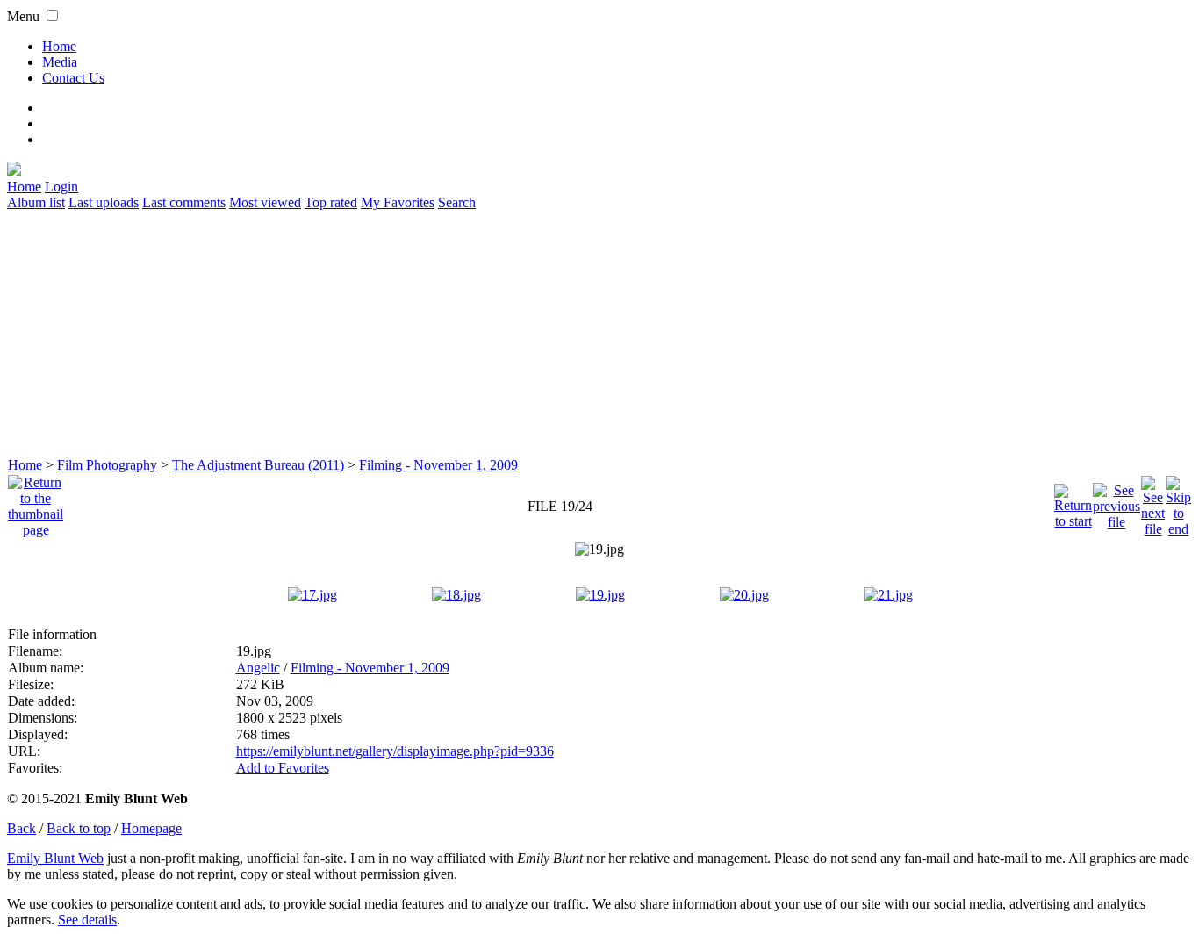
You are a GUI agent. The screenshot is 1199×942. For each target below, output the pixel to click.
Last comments (184, 202)
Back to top (79, 828)
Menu (23, 16)
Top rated (331, 202)
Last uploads (103, 202)
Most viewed (265, 202)
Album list (36, 202)
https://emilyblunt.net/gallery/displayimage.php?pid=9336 (395, 751)
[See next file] (1153, 501)
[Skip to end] (1178, 501)
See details (87, 919)
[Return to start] (1073, 501)
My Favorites (397, 202)
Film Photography (107, 464)
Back (21, 828)
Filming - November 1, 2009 (438, 464)
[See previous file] (1116, 501)
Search (457, 202)
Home (59, 46)
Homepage (151, 828)
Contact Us (73, 77)
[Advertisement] (533, 334)
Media (59, 61)
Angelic (258, 667)
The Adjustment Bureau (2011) (258, 464)
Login (61, 186)
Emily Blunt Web (55, 858)
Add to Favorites (282, 767)
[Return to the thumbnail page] (35, 501)
